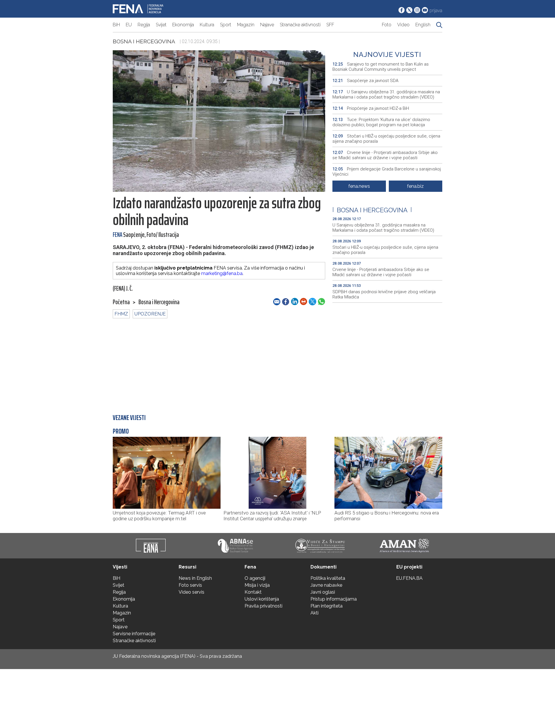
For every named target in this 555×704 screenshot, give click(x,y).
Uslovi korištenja (262, 599)
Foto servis (190, 585)
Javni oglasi (322, 592)
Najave (267, 24)
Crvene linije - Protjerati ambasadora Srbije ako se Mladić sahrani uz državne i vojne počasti (385, 155)
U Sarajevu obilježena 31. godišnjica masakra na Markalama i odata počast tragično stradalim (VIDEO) (386, 94)
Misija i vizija (257, 585)
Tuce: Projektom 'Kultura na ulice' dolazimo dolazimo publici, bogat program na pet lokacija (381, 122)
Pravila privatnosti (263, 606)
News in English (195, 578)
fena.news (359, 186)
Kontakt (253, 592)
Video (403, 24)
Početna (121, 302)
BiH (116, 24)
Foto (386, 24)
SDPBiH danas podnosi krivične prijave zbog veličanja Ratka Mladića (384, 294)
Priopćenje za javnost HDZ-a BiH (370, 108)
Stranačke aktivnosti (300, 24)
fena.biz (415, 186)
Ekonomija (183, 24)
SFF (330, 24)
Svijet (161, 24)
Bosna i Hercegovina (144, 41)
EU (129, 24)
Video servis (191, 592)
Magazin (245, 24)
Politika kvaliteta (327, 578)
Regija (144, 24)
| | (372, 210)
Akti (314, 613)
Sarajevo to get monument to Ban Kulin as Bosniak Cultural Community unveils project (380, 67)
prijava (436, 10)
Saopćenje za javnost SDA (365, 80)
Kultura (207, 24)
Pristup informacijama (333, 599)
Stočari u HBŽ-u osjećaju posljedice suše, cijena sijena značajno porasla (386, 138)
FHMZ (121, 314)
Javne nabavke (326, 585)
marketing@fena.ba (222, 273)
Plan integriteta (326, 606)
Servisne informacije (134, 633)
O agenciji (255, 578)
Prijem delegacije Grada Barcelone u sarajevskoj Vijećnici (386, 171)
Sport (225, 24)
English (422, 24)
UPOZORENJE (150, 314)
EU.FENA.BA (409, 578)
